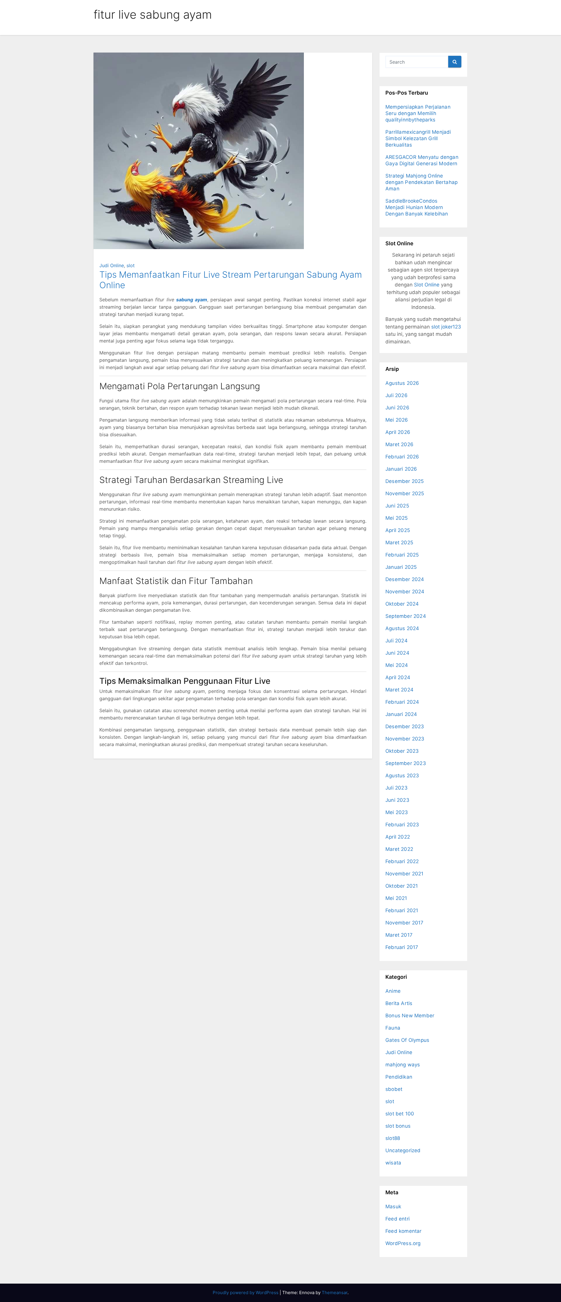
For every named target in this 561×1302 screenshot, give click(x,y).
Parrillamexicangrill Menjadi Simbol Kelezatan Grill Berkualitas (418, 138)
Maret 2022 (399, 849)
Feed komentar (403, 1231)
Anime (393, 991)
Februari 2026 (402, 457)
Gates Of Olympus (407, 1040)
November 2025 (404, 493)
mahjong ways (402, 1065)
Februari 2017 (401, 947)
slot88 (392, 1138)
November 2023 (405, 739)
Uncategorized (403, 1150)
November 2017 (404, 923)
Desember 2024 (404, 579)
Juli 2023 (396, 788)
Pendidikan (398, 1077)
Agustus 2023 (402, 775)
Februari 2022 (402, 861)
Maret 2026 (399, 444)
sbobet (393, 1089)
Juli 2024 (396, 641)
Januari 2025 (401, 567)
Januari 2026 (401, 469)
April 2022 (397, 837)
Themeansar (334, 1292)
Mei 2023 (396, 812)
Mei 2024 (396, 665)
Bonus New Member (409, 1015)
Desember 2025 (404, 481)
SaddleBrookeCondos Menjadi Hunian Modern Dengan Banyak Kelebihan (416, 207)
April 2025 (397, 530)
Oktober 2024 (402, 604)
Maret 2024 (399, 690)
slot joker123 (446, 327)
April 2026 (397, 432)
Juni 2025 (397, 506)
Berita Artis (398, 1003)
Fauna (392, 1028)
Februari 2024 (402, 702)
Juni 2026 (397, 408)
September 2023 (405, 763)
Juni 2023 (397, 800)
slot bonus (398, 1126)
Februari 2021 (401, 910)
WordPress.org (403, 1243)
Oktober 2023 (402, 751)
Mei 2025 (396, 518)
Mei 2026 (396, 420)
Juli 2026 (396, 395)
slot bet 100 (399, 1114)
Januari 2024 (401, 714)
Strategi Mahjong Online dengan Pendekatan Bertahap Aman (421, 182)
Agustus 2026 (402, 383)
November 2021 (404, 874)
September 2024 (405, 616)
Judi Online (111, 265)
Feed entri (397, 1219)
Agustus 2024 (402, 628)
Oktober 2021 (401, 886)
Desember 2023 (404, 726)
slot (131, 265)
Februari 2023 (402, 825)
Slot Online (426, 285)
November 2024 (405, 591)
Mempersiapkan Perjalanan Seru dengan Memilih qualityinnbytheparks (418, 113)
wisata (393, 1163)
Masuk (393, 1206)
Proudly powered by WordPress (246, 1292)
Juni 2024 (397, 653)
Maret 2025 (399, 542)
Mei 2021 (396, 898)
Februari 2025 (402, 555)
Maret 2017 (399, 935)
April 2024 (397, 677)
